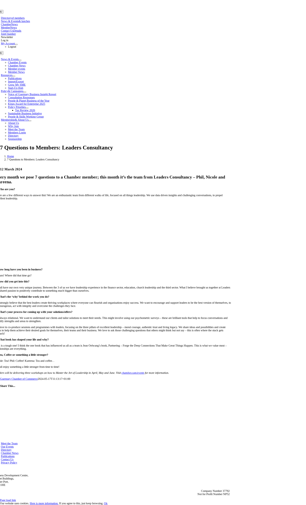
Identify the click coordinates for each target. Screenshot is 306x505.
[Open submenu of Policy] (24, 92)
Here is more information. (44, 503)
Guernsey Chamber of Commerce (19, 378)
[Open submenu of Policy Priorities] (27, 108)
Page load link (8, 500)
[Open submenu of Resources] (13, 76)
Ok (105, 503)
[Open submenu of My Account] (16, 44)
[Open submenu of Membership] (30, 120)
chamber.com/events (132, 372)
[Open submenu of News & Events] (20, 60)
